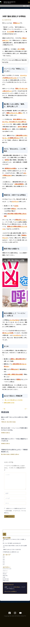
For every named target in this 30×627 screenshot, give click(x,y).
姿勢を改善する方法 (9, 402)
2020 (4, 559)
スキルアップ (5, 570)
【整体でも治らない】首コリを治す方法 (12, 549)
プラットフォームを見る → (10, 591)
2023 (4, 556)
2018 (4, 562)
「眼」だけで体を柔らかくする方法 (13, 400)
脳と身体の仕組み (6, 578)
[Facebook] (24, 6)
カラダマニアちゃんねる (7, 568)
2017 (4, 564)
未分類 (4, 577)
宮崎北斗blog (5, 575)
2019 (4, 561)
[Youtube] (27, 6)
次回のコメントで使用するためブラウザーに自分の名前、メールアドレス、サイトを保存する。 (15, 511)
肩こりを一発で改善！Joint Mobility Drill (12, 543)
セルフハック (5, 572)
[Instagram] (26, 6)
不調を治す (5, 573)
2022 (4, 557)
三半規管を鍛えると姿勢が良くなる (11, 552)
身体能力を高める (6, 580)
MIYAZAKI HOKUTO (9, 2)
